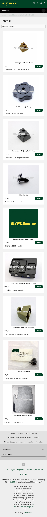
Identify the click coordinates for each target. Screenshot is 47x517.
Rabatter (36, 437)
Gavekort (22, 442)
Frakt (7, 470)
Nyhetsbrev (24, 474)
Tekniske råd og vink (10, 442)
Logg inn (30, 442)
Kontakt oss (39, 442)
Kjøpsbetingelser (17, 470)
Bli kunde (20, 433)
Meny (6, 11)
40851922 (11, 482)
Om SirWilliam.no (31, 433)
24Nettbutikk (28, 513)
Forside (3, 15)
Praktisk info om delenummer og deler (19, 437)
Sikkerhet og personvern (34, 470)
